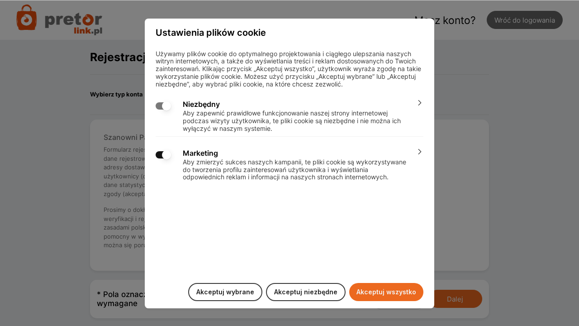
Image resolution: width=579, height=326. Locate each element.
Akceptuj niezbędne (305, 292)
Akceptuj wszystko (386, 292)
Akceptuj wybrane (225, 292)
